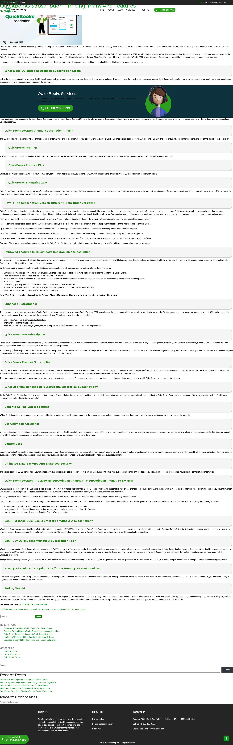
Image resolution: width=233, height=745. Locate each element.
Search (3, 665)
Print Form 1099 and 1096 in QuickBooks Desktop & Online (29, 637)
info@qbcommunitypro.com (152, 729)
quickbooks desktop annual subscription (17, 609)
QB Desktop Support (8, 1)
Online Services (10, 651)
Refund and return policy (102, 724)
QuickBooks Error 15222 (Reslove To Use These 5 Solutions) (30, 640)
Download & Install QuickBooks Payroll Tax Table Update (28, 628)
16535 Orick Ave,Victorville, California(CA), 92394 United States (168, 719)
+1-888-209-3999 (57, 108)
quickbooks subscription (74, 609)
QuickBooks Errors (12, 657)
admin (14, 11)
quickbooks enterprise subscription (49, 609)
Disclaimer (96, 729)
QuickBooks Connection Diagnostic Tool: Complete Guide (28, 634)
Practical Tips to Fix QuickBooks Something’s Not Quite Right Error (32, 631)
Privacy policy (98, 719)
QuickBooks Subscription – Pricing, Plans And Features (68, 6)
